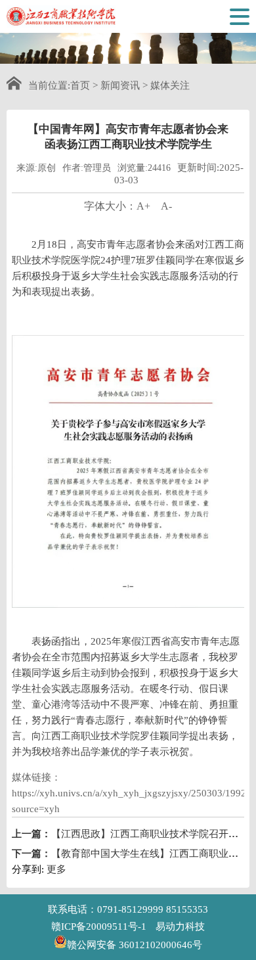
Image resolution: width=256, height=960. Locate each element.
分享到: (28, 869)
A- (166, 206)
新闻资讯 (120, 85)
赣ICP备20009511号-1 (98, 926)
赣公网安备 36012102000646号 (134, 944)
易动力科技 (180, 926)
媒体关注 (170, 85)
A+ (143, 206)
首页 (80, 85)
